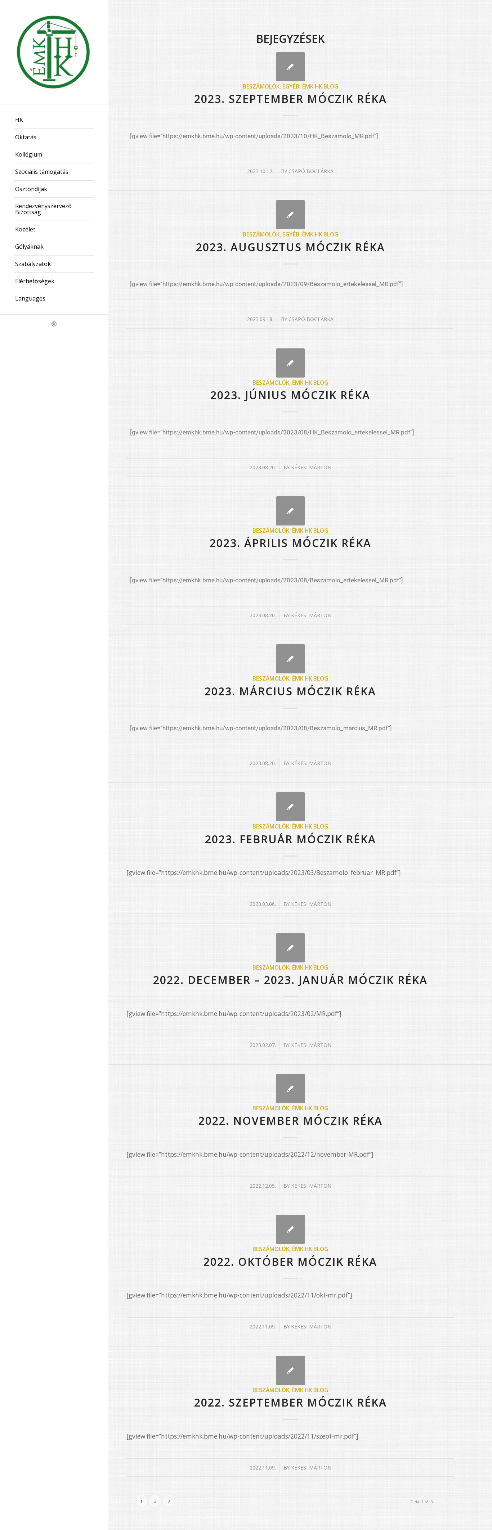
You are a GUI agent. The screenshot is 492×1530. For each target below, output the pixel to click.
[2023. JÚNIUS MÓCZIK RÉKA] (290, 363)
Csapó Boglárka (311, 171)
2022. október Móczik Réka (290, 1261)
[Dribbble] (54, 324)
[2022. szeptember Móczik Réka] (290, 1370)
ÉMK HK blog (320, 86)
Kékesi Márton (311, 467)
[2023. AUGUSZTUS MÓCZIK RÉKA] (290, 214)
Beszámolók (261, 86)
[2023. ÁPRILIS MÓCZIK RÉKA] (290, 510)
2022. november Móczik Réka (290, 1120)
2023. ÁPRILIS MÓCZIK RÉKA (290, 543)
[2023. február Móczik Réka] (290, 806)
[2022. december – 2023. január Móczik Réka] (290, 947)
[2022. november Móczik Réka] (290, 1088)
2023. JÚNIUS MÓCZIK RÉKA (290, 395)
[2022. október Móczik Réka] (290, 1229)
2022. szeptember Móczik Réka (290, 1402)
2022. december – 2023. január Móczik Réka (290, 979)
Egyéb (290, 86)
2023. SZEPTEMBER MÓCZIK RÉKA (290, 98)
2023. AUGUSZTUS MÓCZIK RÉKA (290, 247)
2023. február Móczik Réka (290, 839)
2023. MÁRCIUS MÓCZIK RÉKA (290, 691)
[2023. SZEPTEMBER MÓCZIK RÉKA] (290, 66)
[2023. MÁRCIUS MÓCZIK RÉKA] (290, 658)
